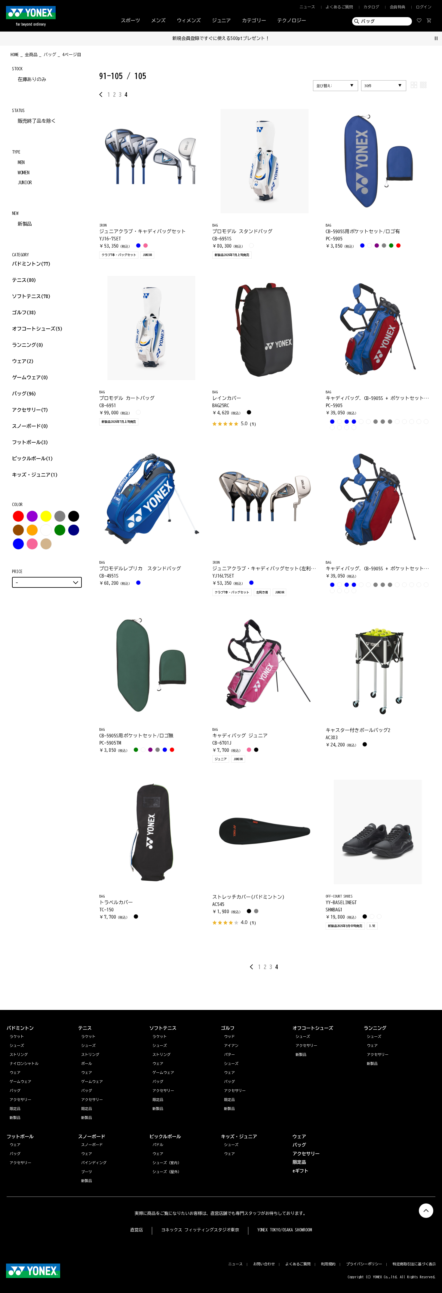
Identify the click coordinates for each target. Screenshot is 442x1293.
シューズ (374, 1036)
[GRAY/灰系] (60, 516)
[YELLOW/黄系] (46, 516)
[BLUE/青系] (18, 544)
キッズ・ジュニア (35, 474)
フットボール (30, 442)
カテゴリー (254, 20)
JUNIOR (25, 182)
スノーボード (30, 426)
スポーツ (130, 20)
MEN (21, 162)
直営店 (136, 1230)
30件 (368, 85)
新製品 (25, 223)
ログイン (423, 7)
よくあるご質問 (339, 7)
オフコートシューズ (37, 328)
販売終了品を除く (37, 120)
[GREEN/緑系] (60, 530)
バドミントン (26, 263)
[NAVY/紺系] (73, 530)
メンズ (158, 20)
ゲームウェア (30, 377)
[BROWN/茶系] (18, 530)
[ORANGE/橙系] (32, 530)
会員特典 (397, 7)
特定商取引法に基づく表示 (414, 1264)
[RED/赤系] (18, 516)
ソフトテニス (31, 296)
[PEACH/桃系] (32, 544)
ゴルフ (24, 312)
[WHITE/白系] (46, 530)
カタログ (371, 7)
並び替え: (324, 85)
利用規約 (328, 1264)
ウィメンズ (189, 20)
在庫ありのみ (32, 79)
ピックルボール (32, 458)
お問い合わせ (264, 1264)
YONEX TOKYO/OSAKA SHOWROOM (284, 1230)
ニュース (307, 7)
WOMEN (24, 172)
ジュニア (221, 20)
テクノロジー (291, 20)
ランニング (27, 345)
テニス (19, 280)
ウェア (23, 361)
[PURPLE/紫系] (32, 516)
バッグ (24, 393)
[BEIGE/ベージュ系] (46, 544)
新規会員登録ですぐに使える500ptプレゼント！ (221, 38)
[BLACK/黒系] (73, 516)
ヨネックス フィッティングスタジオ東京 (200, 1230)
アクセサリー (30, 409)
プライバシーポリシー (364, 1264)
